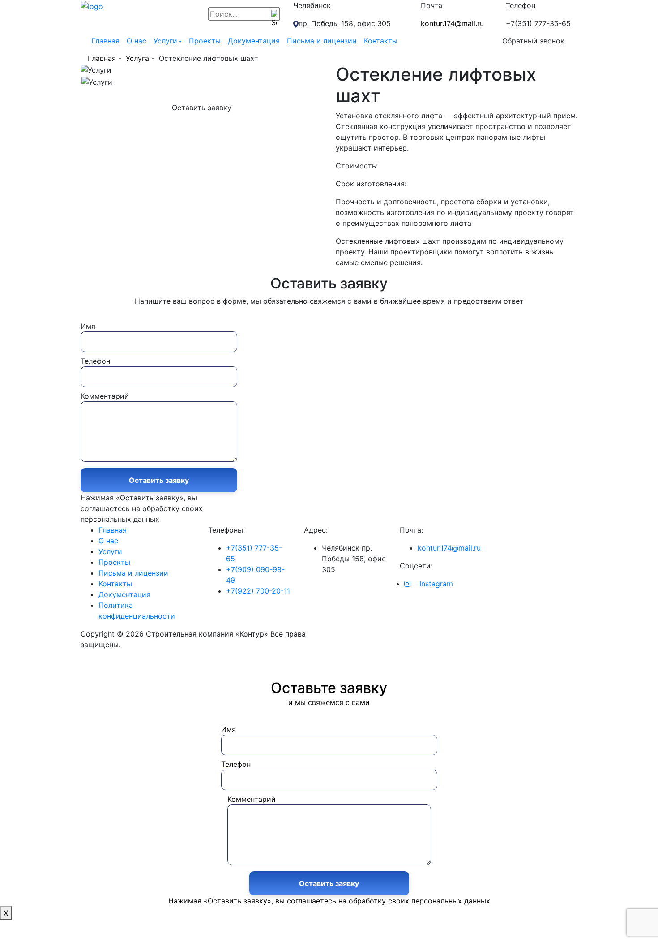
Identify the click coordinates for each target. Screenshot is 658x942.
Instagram (435, 583)
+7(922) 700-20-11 (258, 590)
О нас (136, 40)
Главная (105, 40)
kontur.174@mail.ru (452, 23)
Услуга (137, 58)
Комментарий (105, 395)
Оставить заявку (201, 107)
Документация (254, 40)
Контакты (380, 40)
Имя (88, 326)
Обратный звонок (533, 40)
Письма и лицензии (322, 40)
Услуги (165, 40)
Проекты (205, 40)
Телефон (95, 361)
